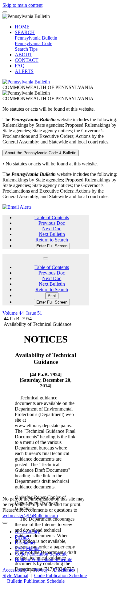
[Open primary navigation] (4, 12)
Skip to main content (22, 5)
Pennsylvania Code (33, 43)
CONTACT (26, 60)
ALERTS (24, 71)
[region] (45, 450)
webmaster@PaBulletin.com (30, 515)
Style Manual (28, 548)
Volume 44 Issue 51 (22, 313)
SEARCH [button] (25, 32)
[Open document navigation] (45, 258)
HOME (22, 26)
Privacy (22, 537)
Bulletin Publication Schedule (43, 559)
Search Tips (26, 49)
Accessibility (27, 531)
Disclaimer (25, 542)
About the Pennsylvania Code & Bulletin (40, 153)
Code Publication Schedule (41, 553)
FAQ (20, 65)
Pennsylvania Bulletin (36, 37)
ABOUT (23, 54)
